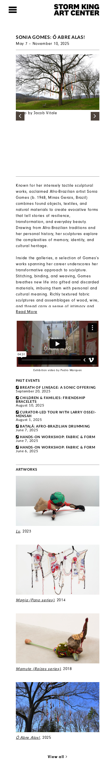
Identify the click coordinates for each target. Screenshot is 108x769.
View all (56, 756)
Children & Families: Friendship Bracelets (50, 399)
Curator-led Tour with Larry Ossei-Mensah (56, 414)
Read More (26, 311)
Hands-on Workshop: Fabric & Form (57, 437)
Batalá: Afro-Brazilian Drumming (55, 426)
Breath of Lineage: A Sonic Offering (58, 387)
